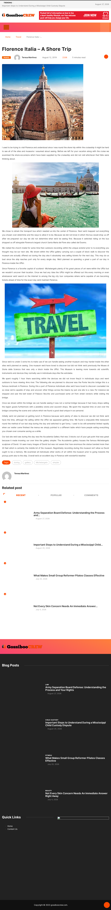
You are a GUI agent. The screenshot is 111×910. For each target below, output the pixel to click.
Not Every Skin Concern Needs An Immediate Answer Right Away (76, 794)
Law (35, 510)
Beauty (37, 604)
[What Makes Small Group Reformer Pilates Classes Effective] (22, 759)
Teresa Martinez (29, 57)
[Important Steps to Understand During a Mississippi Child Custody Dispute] (22, 724)
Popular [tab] (56, 495)
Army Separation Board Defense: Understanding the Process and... (69, 514)
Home (7, 37)
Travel (18, 37)
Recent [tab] (21, 495)
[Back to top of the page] (107, 905)
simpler (56, 462)
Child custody (40, 542)
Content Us (12, 829)
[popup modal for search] (104, 27)
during (17, 462)
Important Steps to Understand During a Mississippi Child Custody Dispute (33, 6)
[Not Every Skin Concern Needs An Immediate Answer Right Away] (22, 795)
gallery (28, 462)
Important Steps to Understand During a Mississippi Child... (68, 544)
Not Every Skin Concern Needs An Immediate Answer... (66, 606)
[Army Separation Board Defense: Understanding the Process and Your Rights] (22, 689)
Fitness (37, 573)
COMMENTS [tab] (91, 495)
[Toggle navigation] (6, 27)
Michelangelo (42, 462)
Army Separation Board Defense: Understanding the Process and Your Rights (75, 688)
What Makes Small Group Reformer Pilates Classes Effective (69, 575)
